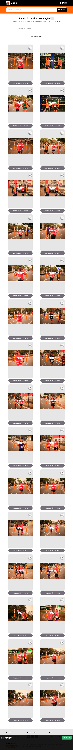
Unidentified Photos (36, 36)
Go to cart (67, 738)
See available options (20, 83)
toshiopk (14, 3)
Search (63, 10)
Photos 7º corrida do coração (34, 18)
